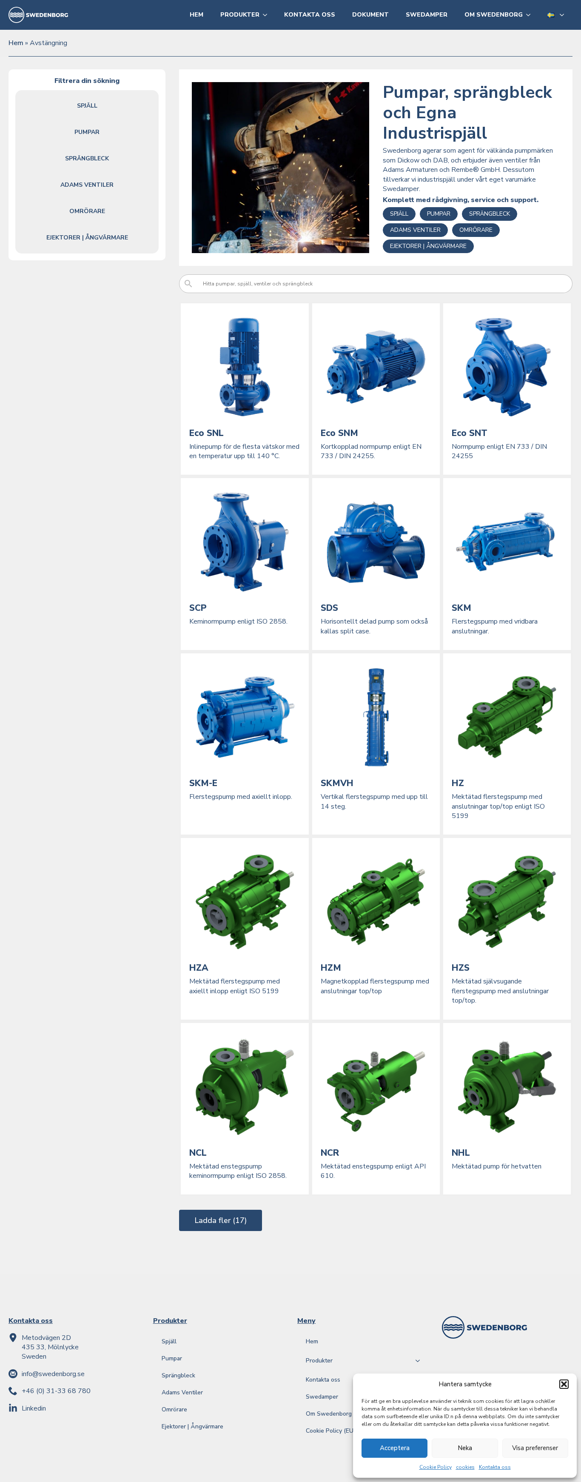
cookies (465, 1467)
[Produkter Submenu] (267, 14)
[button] (564, 1384)
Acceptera (395, 1448)
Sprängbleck (87, 158)
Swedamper (426, 15)
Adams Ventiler (87, 185)
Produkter (239, 15)
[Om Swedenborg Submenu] (531, 14)
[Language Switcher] (564, 15)
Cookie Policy (435, 1467)
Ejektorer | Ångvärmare (87, 238)
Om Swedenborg (493, 15)
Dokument (370, 15)
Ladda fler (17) (220, 1220)
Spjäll (87, 106)
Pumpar (87, 132)
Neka (465, 1448)
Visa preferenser (535, 1448)
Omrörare (87, 211)
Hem (196, 15)
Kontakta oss (495, 1467)
